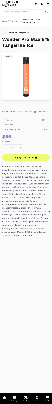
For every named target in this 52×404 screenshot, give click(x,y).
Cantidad (6, 142)
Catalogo (14, 401)
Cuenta (37, 401)
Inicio (4, 21)
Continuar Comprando (18, 33)
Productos (14, 21)
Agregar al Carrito (24, 157)
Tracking (26, 401)
